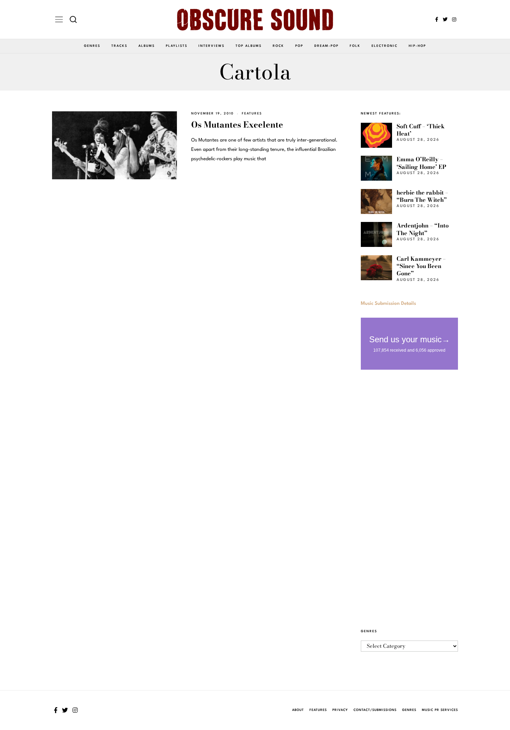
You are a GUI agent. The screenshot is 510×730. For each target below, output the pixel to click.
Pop (299, 46)
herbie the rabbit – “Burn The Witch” (422, 196)
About (298, 710)
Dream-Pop (326, 46)
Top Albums (249, 46)
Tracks (119, 46)
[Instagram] (454, 19)
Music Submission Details (388, 303)
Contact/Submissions (375, 710)
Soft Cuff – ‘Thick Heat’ (421, 130)
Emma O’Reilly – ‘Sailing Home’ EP (421, 163)
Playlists (176, 46)
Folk (355, 46)
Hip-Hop (417, 46)
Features (252, 113)
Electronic (385, 46)
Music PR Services (440, 710)
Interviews (211, 46)
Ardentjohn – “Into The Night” (423, 229)
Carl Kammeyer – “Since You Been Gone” (421, 266)
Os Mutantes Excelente (237, 124)
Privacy (340, 710)
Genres (92, 46)
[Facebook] (436, 19)
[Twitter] (445, 19)
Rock (278, 46)
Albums (146, 46)
